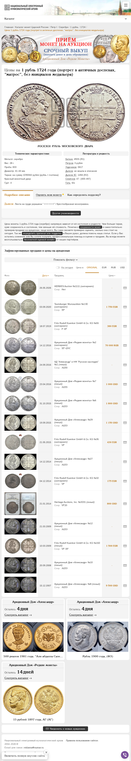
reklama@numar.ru (34, 747)
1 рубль (74, 27)
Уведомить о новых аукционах (67, 728)
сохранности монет (90, 227)
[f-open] (125, 755)
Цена (111, 275)
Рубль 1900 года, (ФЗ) (98, 656)
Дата (44, 275)
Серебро (63, 27)
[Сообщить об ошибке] (125, 288)
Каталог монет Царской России (31, 27)
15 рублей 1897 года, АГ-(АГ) (33, 719)
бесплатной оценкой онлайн (39, 239)
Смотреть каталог (16, 614)
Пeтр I (53, 27)
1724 (83, 27)
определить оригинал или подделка (42, 233)
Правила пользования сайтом (82, 740)
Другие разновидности (65, 213)
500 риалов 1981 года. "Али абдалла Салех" (33, 656)
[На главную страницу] (22, 7)
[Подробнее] (20, 288)
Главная (8, 27)
